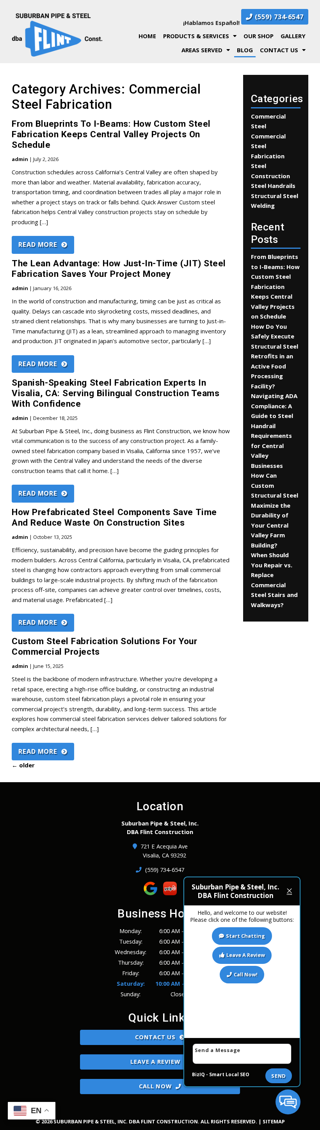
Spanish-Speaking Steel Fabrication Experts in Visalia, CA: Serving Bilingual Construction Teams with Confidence (116, 393)
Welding (263, 205)
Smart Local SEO (229, 1074)
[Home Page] (57, 34)
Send (278, 1075)
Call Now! (246, 974)
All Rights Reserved (228, 1121)
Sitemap (274, 1121)
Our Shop (259, 36)
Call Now (155, 1086)
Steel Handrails (273, 186)
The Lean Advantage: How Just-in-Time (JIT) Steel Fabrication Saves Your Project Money (119, 268)
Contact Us (279, 50)
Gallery (293, 36)
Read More (37, 244)
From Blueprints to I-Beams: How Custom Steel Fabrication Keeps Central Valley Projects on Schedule (111, 134)
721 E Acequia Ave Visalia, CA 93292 (164, 850)
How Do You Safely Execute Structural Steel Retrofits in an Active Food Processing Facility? (274, 356)
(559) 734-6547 (278, 16)
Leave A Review (155, 1061)
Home (147, 36)
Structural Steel (274, 196)
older (23, 765)
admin (20, 159)
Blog (245, 50)
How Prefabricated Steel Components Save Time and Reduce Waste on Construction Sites (114, 517)
